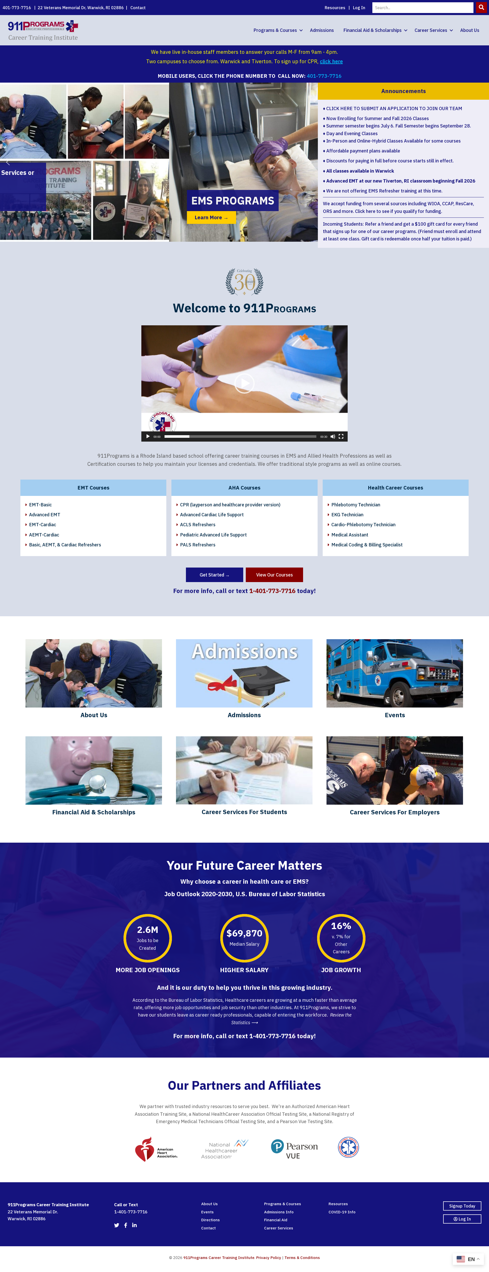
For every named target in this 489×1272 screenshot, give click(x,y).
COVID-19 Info (342, 1212)
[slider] (240, 436)
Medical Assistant (349, 535)
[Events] (395, 681)
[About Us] (94, 681)
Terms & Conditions (302, 1257)
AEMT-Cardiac (44, 535)
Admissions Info (279, 1212)
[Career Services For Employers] (395, 778)
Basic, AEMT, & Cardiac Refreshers (65, 545)
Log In (359, 7)
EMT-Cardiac (42, 525)
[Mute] (332, 436)
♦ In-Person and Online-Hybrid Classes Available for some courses (392, 141)
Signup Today (462, 1206)
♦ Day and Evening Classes (350, 133)
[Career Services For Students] (244, 778)
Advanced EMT (44, 515)
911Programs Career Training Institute (218, 1257)
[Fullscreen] (341, 436)
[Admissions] (244, 681)
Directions (210, 1219)
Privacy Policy (268, 1257)
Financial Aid (275, 1219)
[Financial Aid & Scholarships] (94, 778)
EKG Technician (347, 515)
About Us (469, 30)
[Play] (148, 436)
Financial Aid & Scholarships (372, 30)
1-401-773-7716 (272, 591)
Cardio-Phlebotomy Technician (363, 525)
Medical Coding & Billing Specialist (367, 545)
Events (207, 1212)
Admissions (322, 30)
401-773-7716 (17, 7)
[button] (481, 7)
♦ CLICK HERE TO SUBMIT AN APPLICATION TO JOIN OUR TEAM (392, 108)
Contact (138, 7)
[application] (244, 383)
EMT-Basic (40, 505)
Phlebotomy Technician (355, 505)
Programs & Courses (275, 30)
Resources (335, 7)
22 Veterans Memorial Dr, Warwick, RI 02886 (81, 7)
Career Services (431, 30)
